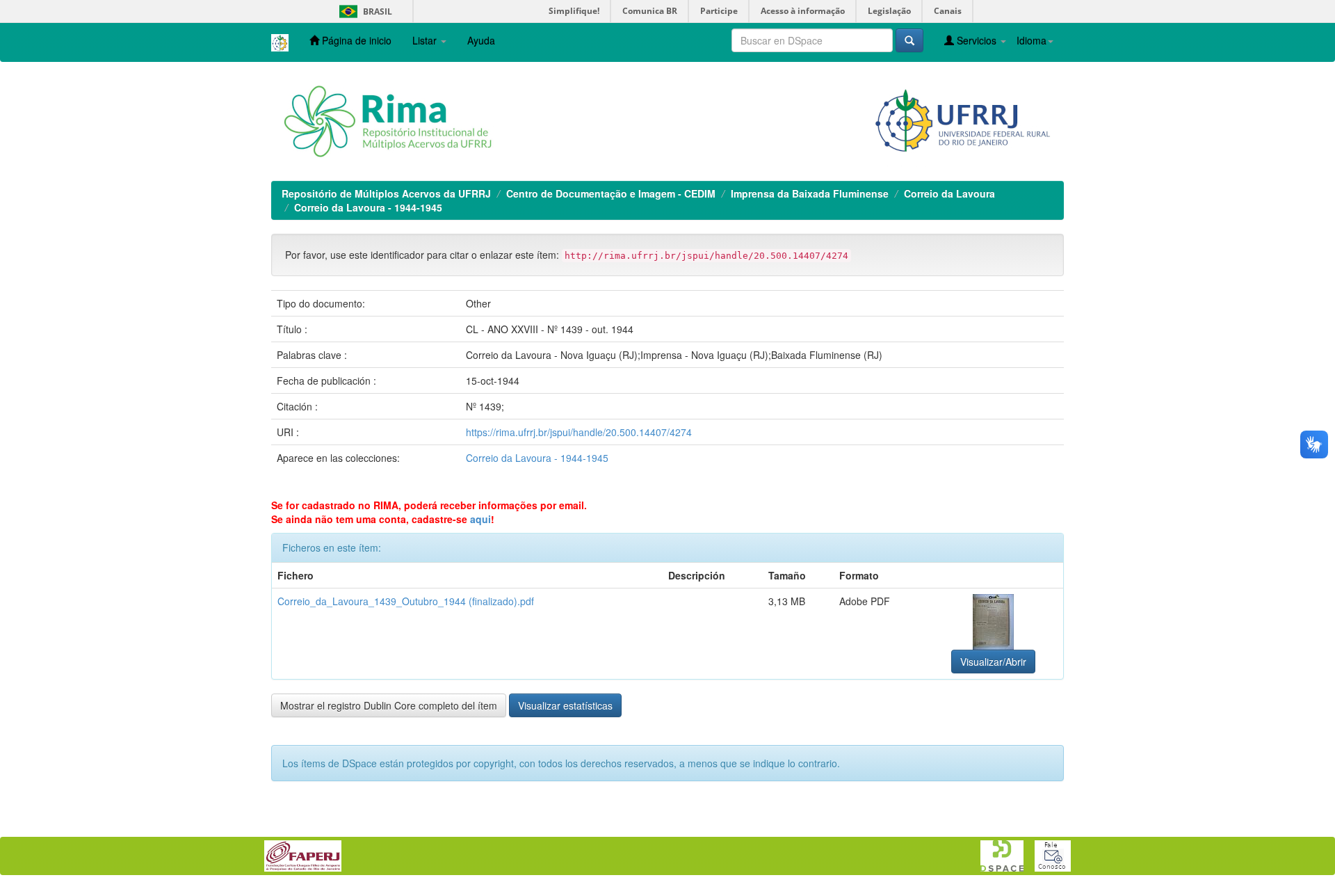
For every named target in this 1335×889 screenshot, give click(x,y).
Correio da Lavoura (949, 193)
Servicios (976, 40)
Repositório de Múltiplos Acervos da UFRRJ (386, 193)
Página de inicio (355, 40)
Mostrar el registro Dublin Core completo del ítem (388, 705)
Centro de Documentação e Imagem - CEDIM (610, 193)
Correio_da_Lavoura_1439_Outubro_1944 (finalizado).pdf (405, 601)
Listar (425, 40)
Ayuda (481, 40)
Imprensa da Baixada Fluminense (810, 193)
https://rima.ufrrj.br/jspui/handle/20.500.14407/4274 (579, 432)
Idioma (1031, 40)
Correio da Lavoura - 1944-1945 (368, 207)
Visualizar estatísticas (565, 705)
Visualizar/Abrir (993, 661)
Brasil (363, 11)
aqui (480, 519)
